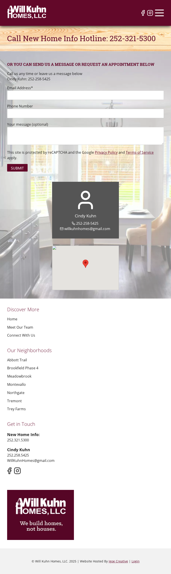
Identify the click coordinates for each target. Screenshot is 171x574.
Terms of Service (140, 152)
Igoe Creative (118, 561)
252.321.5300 (18, 440)
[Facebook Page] (143, 13)
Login (136, 561)
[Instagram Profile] (150, 13)
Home (12, 319)
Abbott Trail (17, 360)
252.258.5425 (18, 455)
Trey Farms (16, 408)
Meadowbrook (19, 376)
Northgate (15, 392)
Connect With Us (21, 335)
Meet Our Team (20, 327)
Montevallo (16, 384)
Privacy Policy (106, 152)
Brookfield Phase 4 (22, 368)
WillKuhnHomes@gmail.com (31, 460)
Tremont (14, 400)
